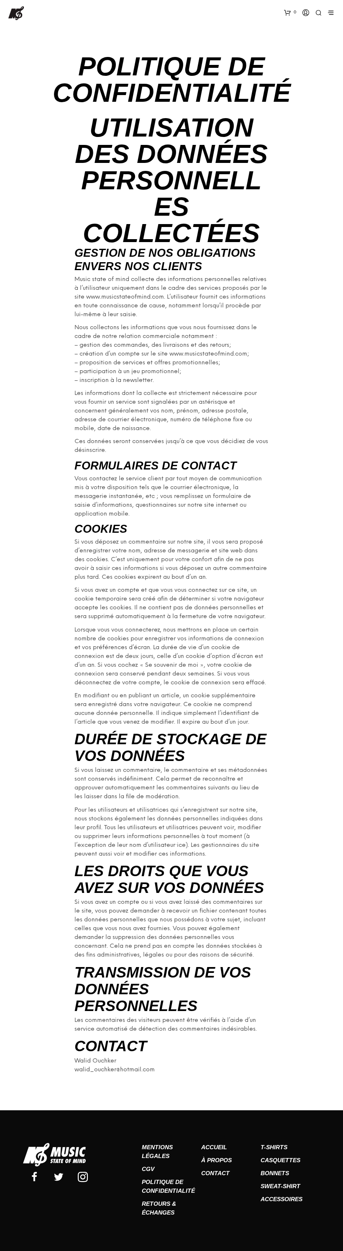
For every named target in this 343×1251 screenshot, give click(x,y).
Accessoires (281, 1199)
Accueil (214, 1147)
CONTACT (215, 1173)
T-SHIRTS (274, 1147)
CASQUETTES (280, 1160)
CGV (148, 1169)
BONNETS (275, 1173)
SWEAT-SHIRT (280, 1186)
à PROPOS (216, 1160)
